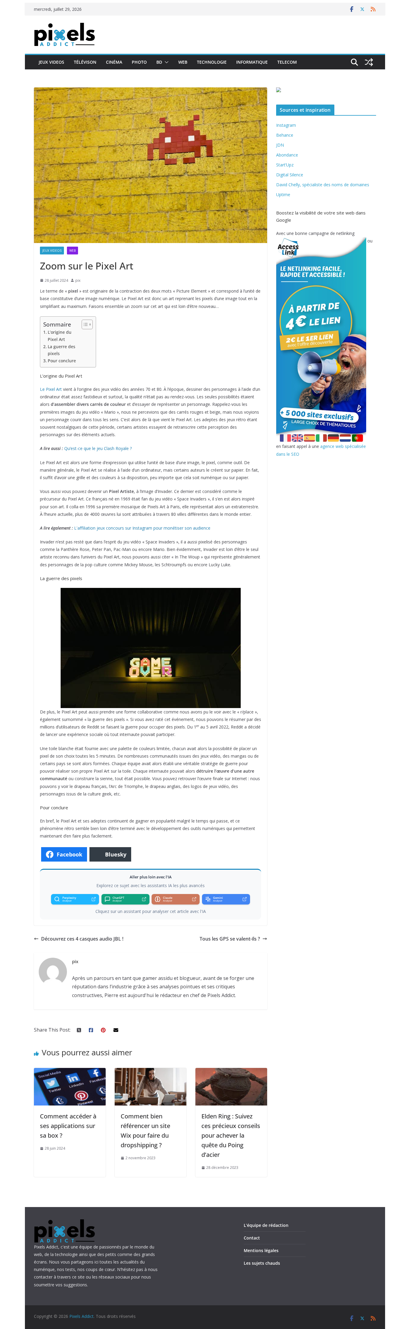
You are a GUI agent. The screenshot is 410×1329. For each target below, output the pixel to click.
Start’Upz (285, 165)
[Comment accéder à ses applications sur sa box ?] (70, 1072)
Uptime (283, 194)
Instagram (286, 125)
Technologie (212, 62)
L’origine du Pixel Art (59, 335)
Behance (284, 135)
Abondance (287, 155)
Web (182, 62)
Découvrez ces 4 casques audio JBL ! (82, 938)
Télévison (85, 62)
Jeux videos (51, 62)
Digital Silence (289, 175)
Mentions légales (261, 1250)
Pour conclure (62, 360)
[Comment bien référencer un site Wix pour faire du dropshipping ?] (150, 1072)
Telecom (287, 62)
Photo (139, 62)
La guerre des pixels (61, 350)
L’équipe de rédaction (266, 1225)
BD (159, 62)
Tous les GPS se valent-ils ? (230, 938)
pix (77, 280)
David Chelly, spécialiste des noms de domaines (322, 184)
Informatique (252, 62)
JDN (280, 145)
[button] (165, 62)
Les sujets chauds (262, 1263)
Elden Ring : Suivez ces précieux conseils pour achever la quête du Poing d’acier (230, 1135)
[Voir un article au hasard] (369, 62)
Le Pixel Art (51, 389)
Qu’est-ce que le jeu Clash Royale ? (98, 448)
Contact (252, 1238)
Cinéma (114, 62)
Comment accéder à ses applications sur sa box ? (68, 1125)
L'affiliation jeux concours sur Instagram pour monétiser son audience (142, 528)
